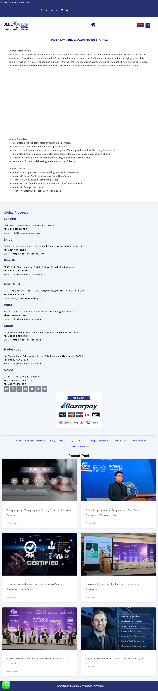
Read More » (13, 523)
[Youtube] (32, 389)
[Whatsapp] (19, 389)
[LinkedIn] (51, 10)
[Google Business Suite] (67, 10)
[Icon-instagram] (13, 389)
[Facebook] (41, 10)
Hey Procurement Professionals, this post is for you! (114, 658)
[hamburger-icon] (140, 25)
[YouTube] (56, 10)
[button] (148, 25)
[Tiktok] (38, 389)
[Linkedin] (6, 389)
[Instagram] (62, 10)
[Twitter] (46, 10)
